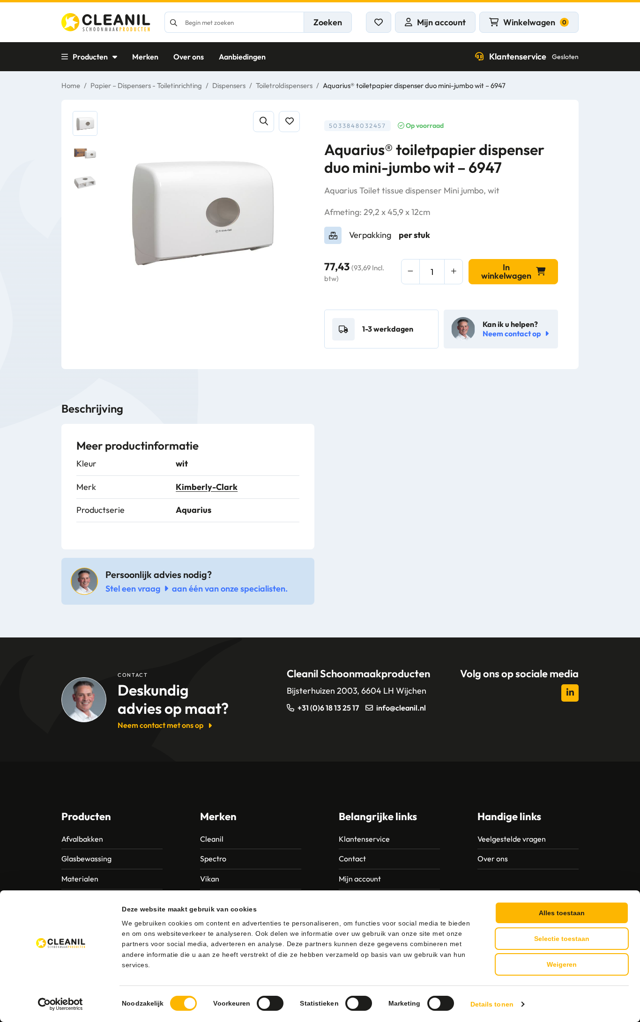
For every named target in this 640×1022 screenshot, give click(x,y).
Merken (145, 56)
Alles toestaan (562, 913)
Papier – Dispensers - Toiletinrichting (146, 85)
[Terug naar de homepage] (105, 22)
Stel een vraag (132, 588)
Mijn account (360, 878)
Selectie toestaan (561, 938)
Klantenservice (534, 56)
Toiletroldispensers (284, 85)
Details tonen (491, 1004)
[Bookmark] (289, 121)
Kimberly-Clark (207, 486)
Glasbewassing (86, 858)
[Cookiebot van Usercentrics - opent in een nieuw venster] (61, 1004)
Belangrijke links (378, 816)
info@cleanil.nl (401, 707)
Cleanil (211, 839)
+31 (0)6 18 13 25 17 (328, 707)
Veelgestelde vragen (511, 839)
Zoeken (327, 22)
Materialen (79, 878)
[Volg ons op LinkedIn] (570, 693)
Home (70, 85)
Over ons (188, 56)
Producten (90, 56)
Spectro (213, 858)
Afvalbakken (82, 839)
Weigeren (562, 964)
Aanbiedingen (242, 56)
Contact (352, 858)
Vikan (209, 878)
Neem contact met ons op (160, 725)
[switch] (270, 1003)
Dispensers (229, 85)
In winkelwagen (506, 271)
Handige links (509, 816)
